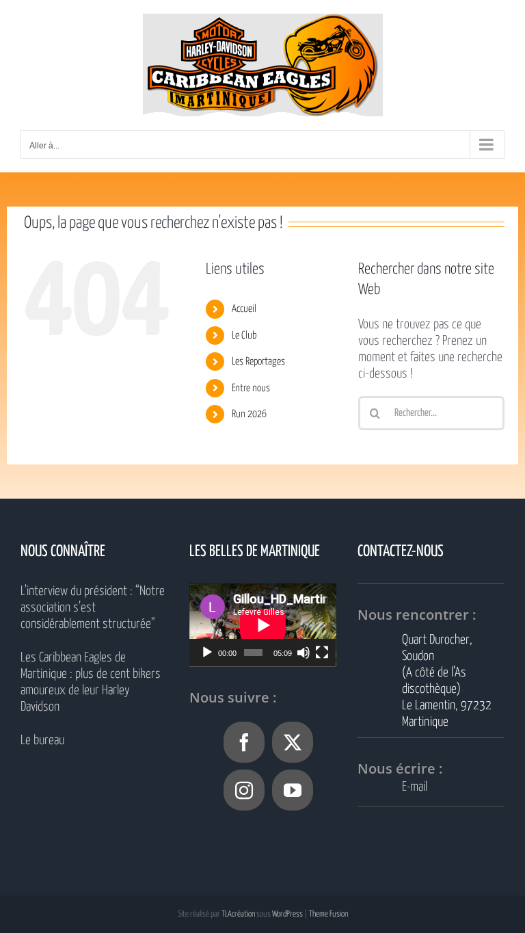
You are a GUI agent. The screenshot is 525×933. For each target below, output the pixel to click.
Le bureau (42, 740)
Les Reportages (258, 361)
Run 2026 (249, 414)
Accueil (244, 309)
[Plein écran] (322, 652)
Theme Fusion (328, 914)
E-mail (414, 786)
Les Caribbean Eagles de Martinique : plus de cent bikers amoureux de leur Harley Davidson (91, 682)
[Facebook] (244, 742)
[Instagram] (244, 790)
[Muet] (303, 652)
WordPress (287, 914)
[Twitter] (292, 742)
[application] (262, 624)
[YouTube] (292, 790)
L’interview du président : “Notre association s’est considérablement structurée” (93, 608)
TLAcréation (238, 914)
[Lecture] (207, 652)
